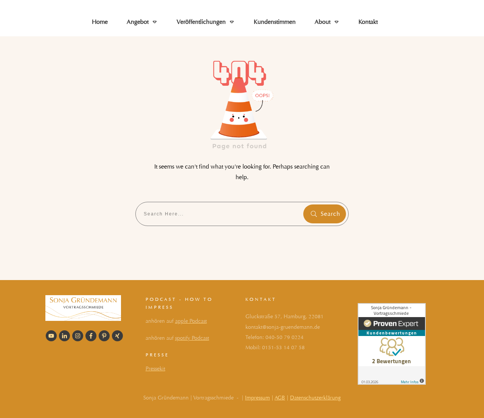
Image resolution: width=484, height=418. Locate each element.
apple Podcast (191, 321)
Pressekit (155, 368)
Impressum (257, 397)
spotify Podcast (192, 338)
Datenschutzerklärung (315, 397)
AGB (280, 397)
